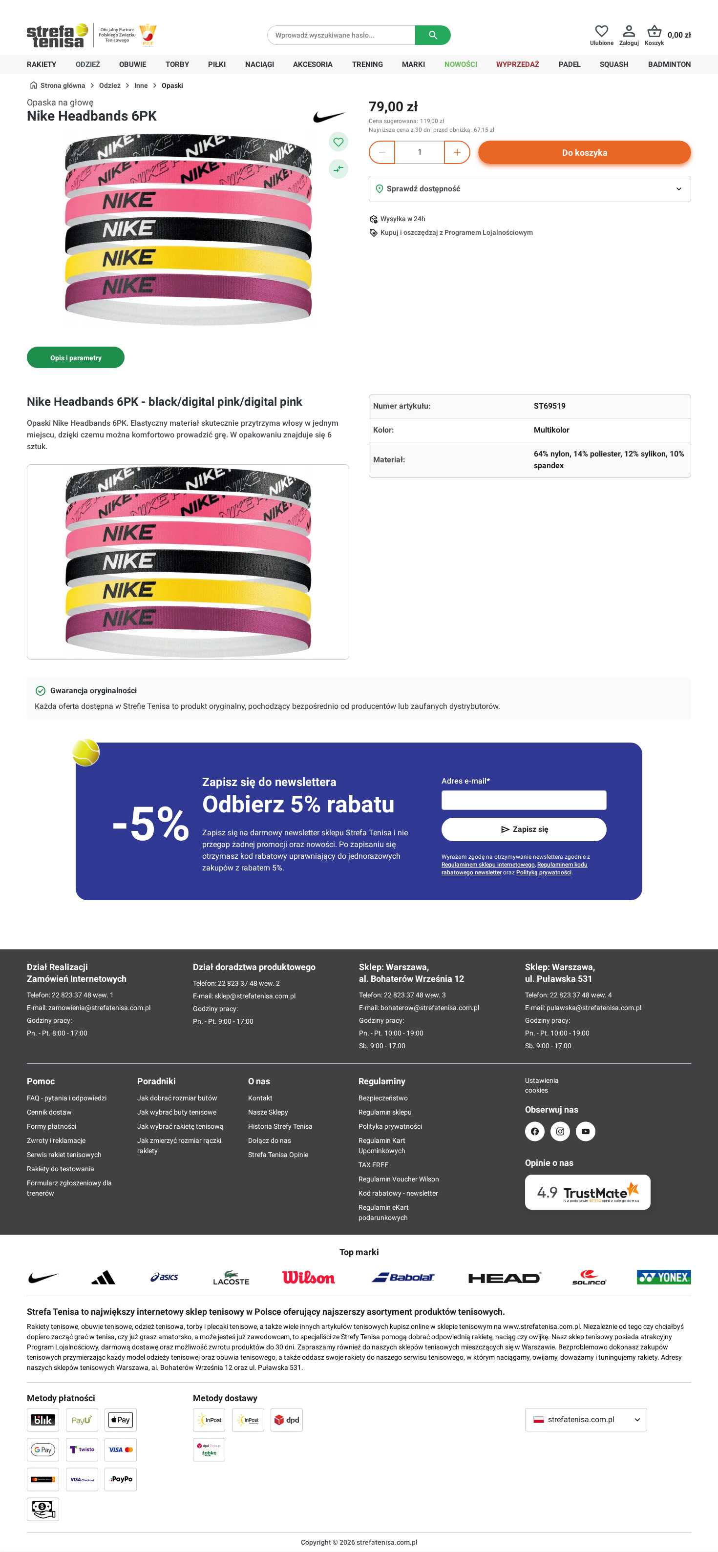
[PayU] (82, 1419)
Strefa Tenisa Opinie (278, 1155)
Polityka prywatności (390, 1126)
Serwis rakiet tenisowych (64, 1155)
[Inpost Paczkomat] (248, 1419)
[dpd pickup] (209, 1449)
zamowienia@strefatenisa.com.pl (99, 1008)
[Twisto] (82, 1449)
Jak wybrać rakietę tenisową (180, 1126)
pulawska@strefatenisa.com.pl (594, 1008)
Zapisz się (531, 829)
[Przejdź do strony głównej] (57, 35)
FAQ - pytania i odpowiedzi (66, 1098)
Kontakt (260, 1098)
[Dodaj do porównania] (338, 169)
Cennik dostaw (49, 1112)
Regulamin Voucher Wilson (399, 1179)
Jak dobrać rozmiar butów (177, 1098)
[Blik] (43, 1419)
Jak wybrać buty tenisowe (176, 1112)
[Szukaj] (433, 35)
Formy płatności (51, 1126)
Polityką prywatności (543, 872)
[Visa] (121, 1449)
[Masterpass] (43, 1479)
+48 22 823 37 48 (97, 8)
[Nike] (329, 116)
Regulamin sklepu (385, 1112)
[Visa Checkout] (82, 1479)
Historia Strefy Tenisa (280, 1126)
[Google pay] (43, 1449)
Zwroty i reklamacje (56, 1140)
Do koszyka (585, 152)
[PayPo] (121, 1479)
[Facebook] (535, 1131)
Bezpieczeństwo (383, 1098)
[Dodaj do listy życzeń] (338, 141)
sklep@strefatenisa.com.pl (255, 996)
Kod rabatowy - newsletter (398, 1193)
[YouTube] (585, 1131)
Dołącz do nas (269, 1140)
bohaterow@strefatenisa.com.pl (429, 1008)
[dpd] (287, 1419)
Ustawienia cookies (535, 1085)
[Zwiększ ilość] (457, 152)
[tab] (76, 357)
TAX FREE (373, 1165)
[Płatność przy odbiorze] (43, 1509)
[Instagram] (560, 1131)
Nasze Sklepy (268, 1112)
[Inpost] (209, 1419)
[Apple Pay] (121, 1419)
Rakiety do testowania (60, 1169)
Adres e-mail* (466, 781)
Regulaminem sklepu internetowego (488, 864)
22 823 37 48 (71, 995)
